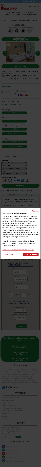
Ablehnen (35, 211)
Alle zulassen (30, 254)
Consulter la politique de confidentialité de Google (18, 250)
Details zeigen (8, 254)
